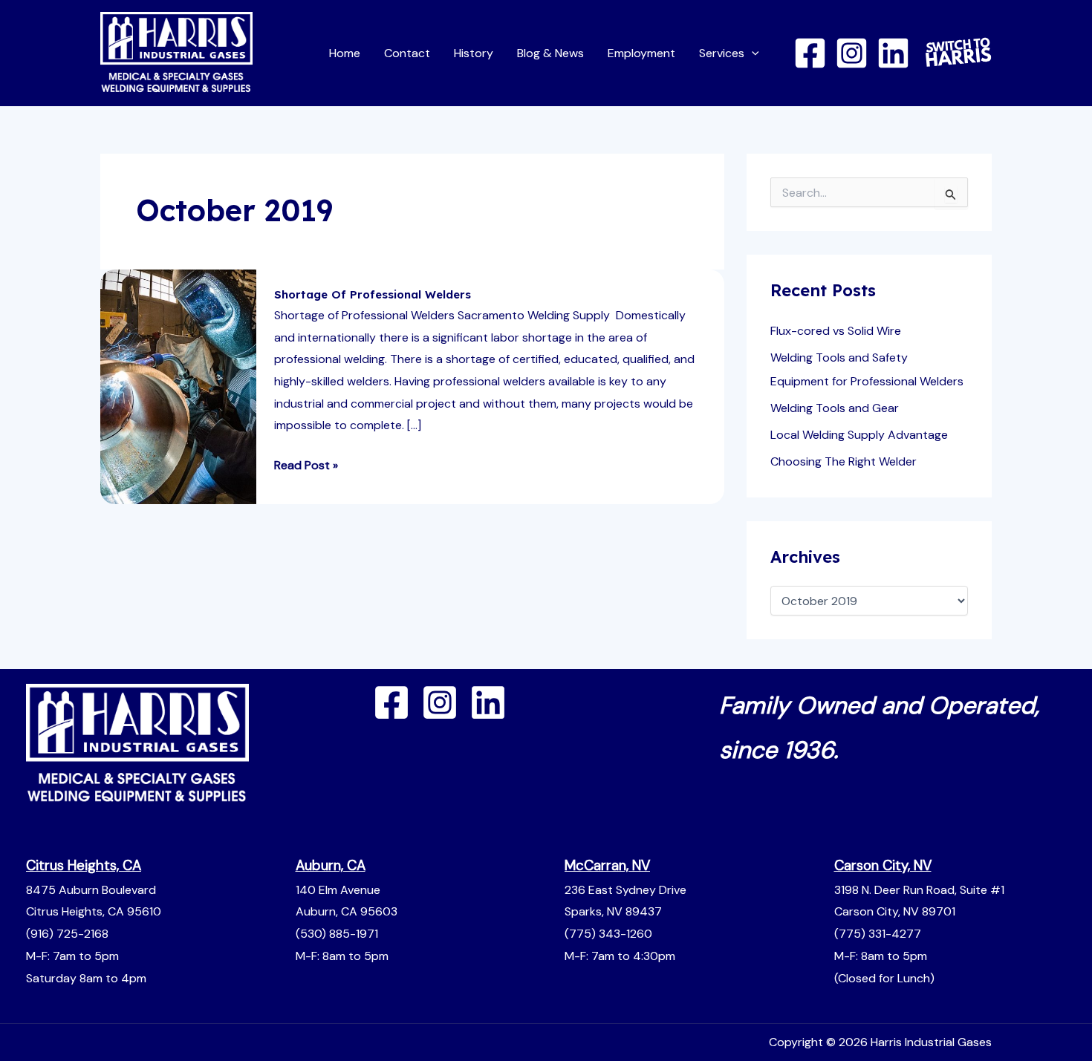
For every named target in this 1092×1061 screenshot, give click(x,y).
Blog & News (550, 53)
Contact (407, 53)
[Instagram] (851, 53)
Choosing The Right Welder (843, 461)
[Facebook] (810, 53)
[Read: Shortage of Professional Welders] (178, 386)
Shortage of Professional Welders (372, 294)
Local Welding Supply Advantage (859, 435)
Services (721, 53)
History (473, 53)
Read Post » (306, 463)
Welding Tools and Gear (834, 408)
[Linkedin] (893, 53)
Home (344, 53)
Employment (641, 53)
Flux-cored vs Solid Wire (835, 331)
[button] (751, 53)
